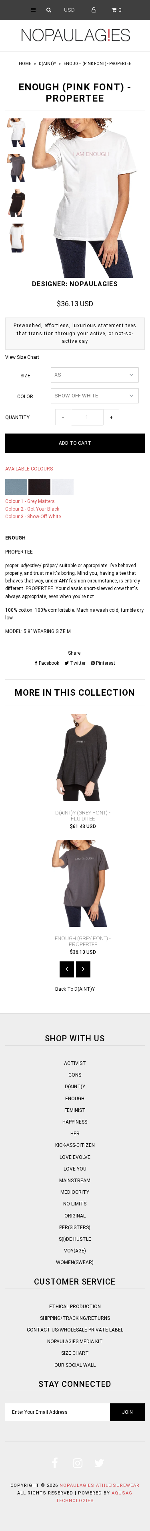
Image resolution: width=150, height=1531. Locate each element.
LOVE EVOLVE (75, 1157)
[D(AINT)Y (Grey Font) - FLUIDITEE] (83, 799)
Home (25, 63)
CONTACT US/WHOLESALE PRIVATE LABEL (75, 1330)
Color (25, 396)
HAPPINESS (74, 1122)
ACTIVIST (75, 1063)
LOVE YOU (75, 1169)
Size (25, 376)
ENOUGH (74, 1098)
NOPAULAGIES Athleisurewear (100, 1485)
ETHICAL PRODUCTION (75, 1306)
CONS (74, 1075)
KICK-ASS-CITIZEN (75, 1145)
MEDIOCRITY (74, 1192)
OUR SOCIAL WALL (75, 1365)
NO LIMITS (74, 1204)
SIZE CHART (75, 1353)
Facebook (48, 663)
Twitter (77, 663)
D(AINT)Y (47, 63)
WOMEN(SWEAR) (75, 1262)
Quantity (17, 417)
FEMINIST (75, 1110)
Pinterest (105, 663)
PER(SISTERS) (74, 1227)
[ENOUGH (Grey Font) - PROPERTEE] (83, 925)
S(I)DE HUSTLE (75, 1239)
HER (75, 1133)
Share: (75, 653)
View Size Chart (22, 357)
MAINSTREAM (74, 1180)
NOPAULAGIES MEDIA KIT (75, 1341)
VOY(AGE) (75, 1251)
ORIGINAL (75, 1216)
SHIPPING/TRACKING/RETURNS (75, 1318)
